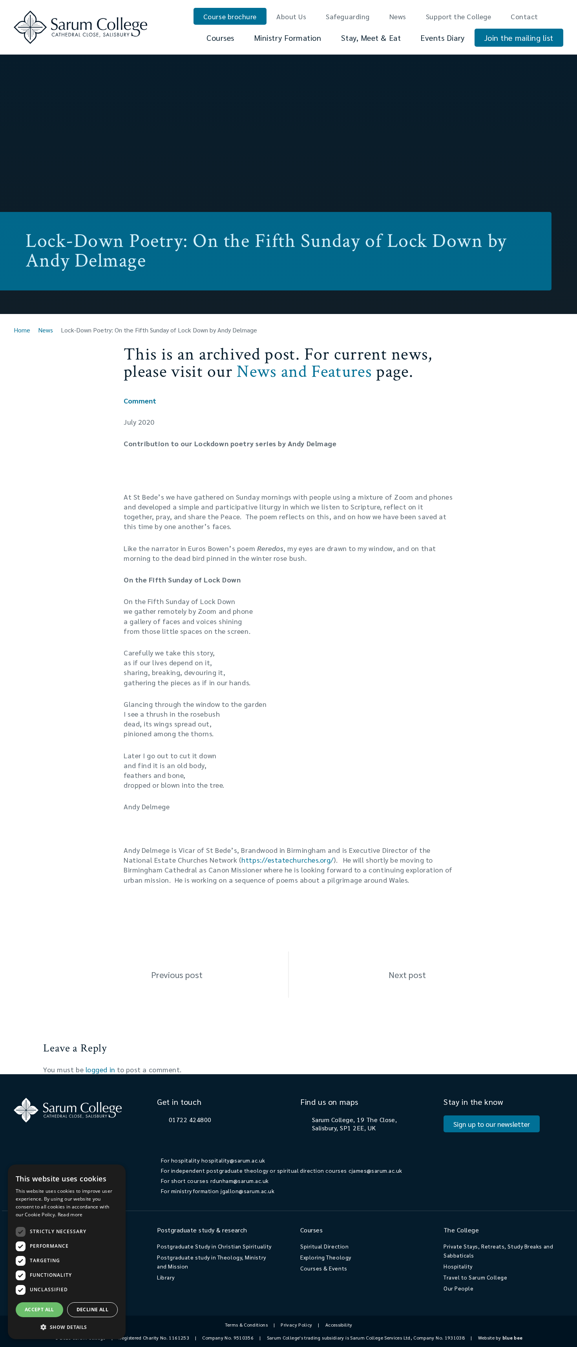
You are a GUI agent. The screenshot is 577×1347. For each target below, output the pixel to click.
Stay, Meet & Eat (371, 38)
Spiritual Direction (324, 1246)
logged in (100, 1069)
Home (22, 330)
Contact (524, 16)
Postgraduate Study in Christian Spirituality (214, 1246)
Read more (70, 1214)
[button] (67, 1326)
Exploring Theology (325, 1257)
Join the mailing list (518, 38)
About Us (291, 16)
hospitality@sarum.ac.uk (233, 1160)
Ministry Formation (287, 38)
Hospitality (458, 1266)
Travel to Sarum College (475, 1277)
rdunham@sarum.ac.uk (239, 1180)
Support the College (458, 16)
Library (166, 1277)
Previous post (177, 974)
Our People (458, 1288)
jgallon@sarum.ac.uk (247, 1190)
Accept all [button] (39, 1309)
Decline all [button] (92, 1309)
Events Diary (442, 38)
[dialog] (67, 1251)
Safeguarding (347, 16)
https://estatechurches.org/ (287, 859)
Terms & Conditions (246, 1324)
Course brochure (230, 16)
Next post (407, 974)
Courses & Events (323, 1268)
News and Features (304, 371)
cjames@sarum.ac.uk (375, 1170)
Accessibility (338, 1324)
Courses (220, 38)
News (397, 16)
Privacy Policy (296, 1324)
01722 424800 (190, 1119)
